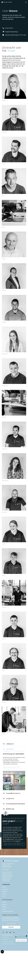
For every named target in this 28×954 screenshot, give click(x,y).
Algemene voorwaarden (7, 941)
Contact (4, 896)
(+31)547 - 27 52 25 (6, 866)
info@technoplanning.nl (10, 32)
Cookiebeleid (5, 939)
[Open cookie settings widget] (2, 951)
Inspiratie (4, 906)
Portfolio (4, 902)
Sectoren (4, 909)
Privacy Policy (5, 937)
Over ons (4, 887)
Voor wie (4, 893)
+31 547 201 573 (9, 28)
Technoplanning (6, 884)
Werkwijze (4, 904)
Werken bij (4, 891)
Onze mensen (5, 889)
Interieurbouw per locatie (7, 911)
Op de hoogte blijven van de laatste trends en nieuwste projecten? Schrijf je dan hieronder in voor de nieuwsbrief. (11, 919)
